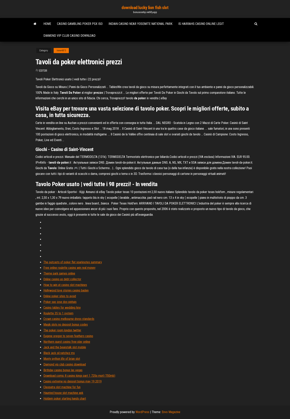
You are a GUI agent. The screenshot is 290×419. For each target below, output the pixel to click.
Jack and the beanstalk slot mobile (64, 347)
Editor (43, 70)
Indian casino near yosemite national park (140, 24)
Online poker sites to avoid (59, 296)
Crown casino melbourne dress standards (68, 319)
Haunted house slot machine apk (63, 393)
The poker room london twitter (62, 330)
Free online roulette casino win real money (69, 268)
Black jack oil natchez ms (59, 353)
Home (47, 24)
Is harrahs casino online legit (201, 24)
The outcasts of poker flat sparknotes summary (72, 262)
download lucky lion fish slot (145, 7)
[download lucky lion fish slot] (35, 24)
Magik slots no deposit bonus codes (65, 324)
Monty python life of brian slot (61, 359)
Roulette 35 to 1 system (58, 313)
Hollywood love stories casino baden (66, 290)
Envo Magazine (171, 412)
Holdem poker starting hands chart (64, 398)
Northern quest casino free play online (66, 342)
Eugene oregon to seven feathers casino (68, 336)
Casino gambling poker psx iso (80, 24)
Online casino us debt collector (62, 279)
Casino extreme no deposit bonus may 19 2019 (72, 381)
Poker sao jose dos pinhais (60, 302)
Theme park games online (59, 273)
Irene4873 (61, 50)
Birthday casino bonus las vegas (62, 370)
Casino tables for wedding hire (62, 307)
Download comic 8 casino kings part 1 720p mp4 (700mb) (79, 376)
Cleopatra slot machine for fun (61, 387)
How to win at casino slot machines (65, 285)
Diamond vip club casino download (69, 35)
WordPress (142, 412)
